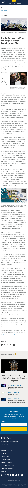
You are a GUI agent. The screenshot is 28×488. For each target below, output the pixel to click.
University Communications (7, 468)
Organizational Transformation (7, 465)
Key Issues (3, 471)
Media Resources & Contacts (7, 450)
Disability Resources (5, 459)
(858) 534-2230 (4, 444)
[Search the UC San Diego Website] (25, 2)
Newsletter (3, 453)
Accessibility (15, 485)
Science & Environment (15, 385)
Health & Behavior (13, 392)
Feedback (24, 485)
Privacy (20, 485)
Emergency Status (5, 456)
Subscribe (14, 429)
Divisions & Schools (13, 480)
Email (3, 421)
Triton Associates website (10, 335)
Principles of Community (6, 462)
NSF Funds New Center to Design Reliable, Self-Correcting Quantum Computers (14, 378)
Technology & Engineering (14, 371)
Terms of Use (9, 485)
